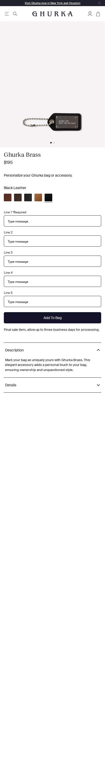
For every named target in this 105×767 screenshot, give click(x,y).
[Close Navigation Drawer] (99, 3)
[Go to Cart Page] (98, 14)
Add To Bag (53, 317)
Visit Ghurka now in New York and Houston (52, 3)
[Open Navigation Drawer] (7, 14)
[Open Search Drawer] (15, 14)
